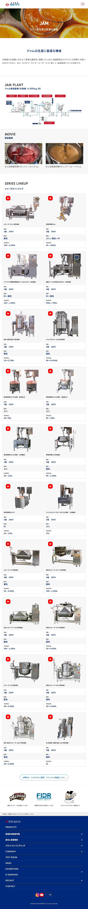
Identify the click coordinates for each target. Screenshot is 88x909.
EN (50, 895)
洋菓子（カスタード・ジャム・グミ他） (18, 814)
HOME (4, 814)
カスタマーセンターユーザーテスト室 (37, 63)
